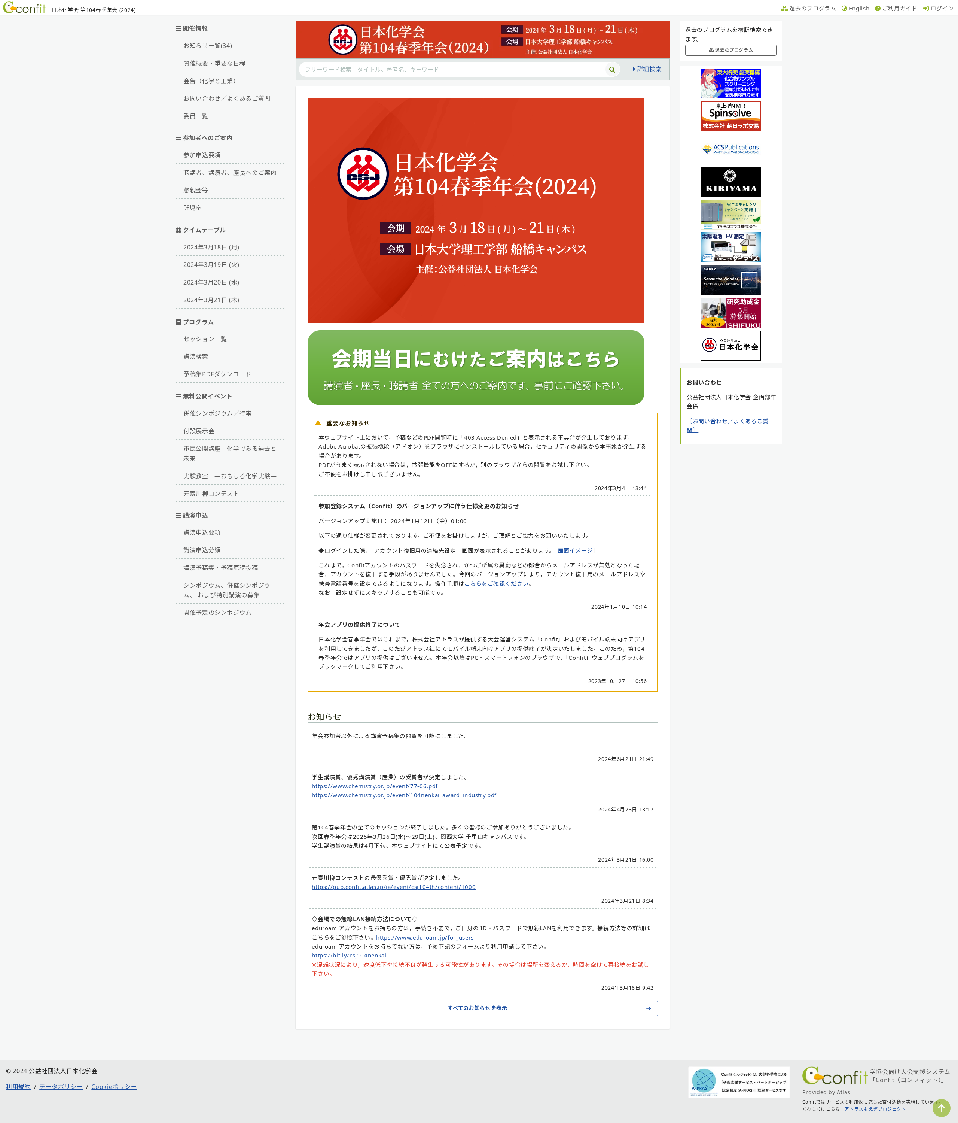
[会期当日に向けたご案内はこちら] (476, 403)
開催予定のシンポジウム (217, 612)
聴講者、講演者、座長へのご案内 (230, 173)
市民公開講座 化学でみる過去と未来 (230, 453)
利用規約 (18, 1087)
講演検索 (195, 356)
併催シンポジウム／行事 (217, 413)
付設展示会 (198, 431)
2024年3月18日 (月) (211, 247)
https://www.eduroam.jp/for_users (424, 937)
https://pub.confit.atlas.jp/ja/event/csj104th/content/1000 (394, 886)
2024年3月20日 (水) (211, 282)
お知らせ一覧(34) (207, 46)
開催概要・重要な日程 (214, 63)
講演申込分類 (202, 550)
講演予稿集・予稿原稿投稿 (220, 568)
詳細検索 (649, 69)
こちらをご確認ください (496, 583)
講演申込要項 (202, 532)
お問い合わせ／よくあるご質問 (227, 98)
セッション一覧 (205, 339)
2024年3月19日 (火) (211, 265)
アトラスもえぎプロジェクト (875, 1109)
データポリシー (61, 1087)
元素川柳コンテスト (211, 493)
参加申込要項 (202, 155)
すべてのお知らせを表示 (477, 1007)
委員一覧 (195, 116)
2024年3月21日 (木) (211, 300)
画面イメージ (575, 550)
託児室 (192, 208)
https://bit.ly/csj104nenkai (349, 955)
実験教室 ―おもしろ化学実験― (230, 476)
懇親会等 (195, 190)
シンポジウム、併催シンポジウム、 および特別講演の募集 (227, 590)
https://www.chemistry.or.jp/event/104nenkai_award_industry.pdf (404, 795)
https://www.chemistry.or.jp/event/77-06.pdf (375, 786)
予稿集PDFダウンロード (217, 374)
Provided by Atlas (826, 1092)
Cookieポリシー (114, 1087)
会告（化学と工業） (211, 81)
